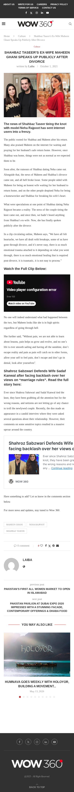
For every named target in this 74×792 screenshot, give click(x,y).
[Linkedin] (42, 12)
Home (7, 36)
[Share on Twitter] (49, 546)
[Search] (70, 23)
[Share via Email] (57, 545)
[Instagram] (37, 12)
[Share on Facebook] (46, 545)
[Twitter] (31, 13)
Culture (22, 36)
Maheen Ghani (14, 524)
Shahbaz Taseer (15, 531)
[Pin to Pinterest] (53, 545)
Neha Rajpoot (37, 524)
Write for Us (25, 4)
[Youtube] (47, 12)
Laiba (31, 66)
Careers (42, 4)
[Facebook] (26, 12)
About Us (8, 4)
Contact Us (49, 8)
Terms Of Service (28, 8)
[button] (7, 665)
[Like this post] (41, 545)
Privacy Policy (59, 4)
